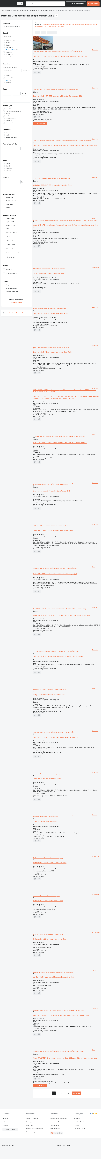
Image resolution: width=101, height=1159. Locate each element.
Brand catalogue (31, 1132)
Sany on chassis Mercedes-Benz (45, 821)
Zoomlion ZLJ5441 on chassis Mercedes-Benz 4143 (52, 352)
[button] (35, 72)
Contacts (5, 1125)
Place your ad (40, 123)
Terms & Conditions (32, 1118)
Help (3, 1122)
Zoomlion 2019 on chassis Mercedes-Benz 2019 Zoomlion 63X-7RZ (58, 656)
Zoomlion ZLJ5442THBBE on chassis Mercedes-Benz (53, 531)
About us (5, 1118)
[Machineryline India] (8, 3)
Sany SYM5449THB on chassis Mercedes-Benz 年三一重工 (55, 574)
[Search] (28, 3)
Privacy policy (30, 1122)
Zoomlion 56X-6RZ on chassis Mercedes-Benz (50, 314)
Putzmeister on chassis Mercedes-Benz (48, 901)
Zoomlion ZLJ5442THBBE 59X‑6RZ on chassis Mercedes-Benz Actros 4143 (61, 1015)
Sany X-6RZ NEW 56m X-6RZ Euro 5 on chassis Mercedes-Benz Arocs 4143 (61, 615)
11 (68, 1094)
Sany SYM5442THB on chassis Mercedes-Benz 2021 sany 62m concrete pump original (65, 1058)
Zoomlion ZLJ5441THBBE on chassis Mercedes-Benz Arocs (55, 737)
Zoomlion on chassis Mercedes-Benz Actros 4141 (51, 491)
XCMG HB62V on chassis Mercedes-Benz (49, 274)
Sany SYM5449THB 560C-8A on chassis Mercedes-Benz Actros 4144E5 (60, 443)
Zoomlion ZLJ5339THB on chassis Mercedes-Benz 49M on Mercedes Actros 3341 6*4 (65, 145)
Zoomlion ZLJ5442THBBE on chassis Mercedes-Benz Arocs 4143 (57, 96)
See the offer (40, 1085)
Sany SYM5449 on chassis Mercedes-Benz (49, 695)
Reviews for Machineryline (34, 1128)
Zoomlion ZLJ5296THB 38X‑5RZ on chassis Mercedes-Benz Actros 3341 (60, 56)
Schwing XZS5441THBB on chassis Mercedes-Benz (52, 185)
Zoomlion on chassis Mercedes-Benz (47, 779)
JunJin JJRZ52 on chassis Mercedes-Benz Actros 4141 (53, 977)
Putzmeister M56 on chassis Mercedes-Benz (49, 863)
